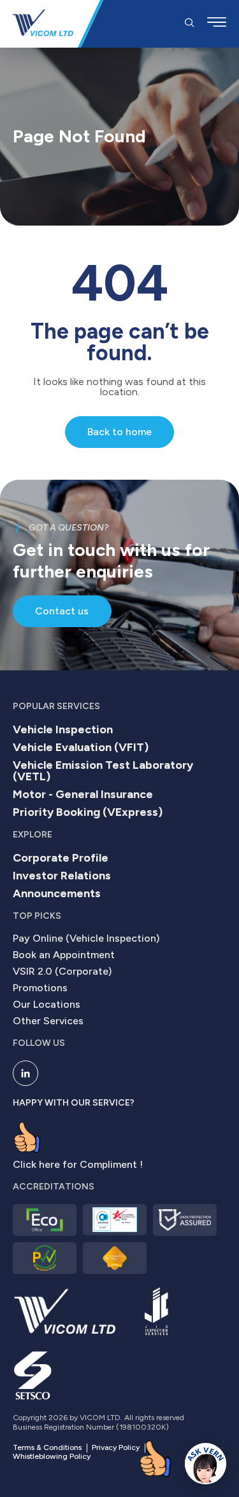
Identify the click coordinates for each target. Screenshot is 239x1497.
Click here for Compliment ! (78, 1164)
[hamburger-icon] (216, 24)
